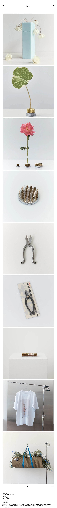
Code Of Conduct (6, 498)
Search (4, 496)
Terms (4, 499)
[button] (53, 6)
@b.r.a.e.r (6, 493)
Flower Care (5, 502)
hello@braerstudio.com (9, 494)
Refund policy (6, 501)
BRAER (4, 492)
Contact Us (5, 497)
